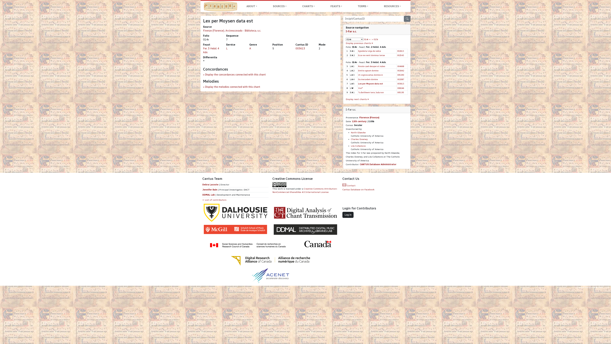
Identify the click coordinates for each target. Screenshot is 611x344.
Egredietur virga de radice (369, 51)
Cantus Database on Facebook (358, 189)
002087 (400, 79)
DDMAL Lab (208, 195)
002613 (400, 51)
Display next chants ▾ (357, 99)
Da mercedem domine (368, 79)
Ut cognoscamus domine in (370, 75)
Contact (350, 185)
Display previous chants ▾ (359, 43)
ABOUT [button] (250, 6)
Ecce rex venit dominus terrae (371, 55)
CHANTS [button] (307, 6)
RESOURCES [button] (391, 6)
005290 (400, 75)
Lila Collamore (358, 146)
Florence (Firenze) (369, 117)
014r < (367, 39)
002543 (400, 55)
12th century (359, 121)
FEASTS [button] (335, 6)
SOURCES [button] (279, 6)
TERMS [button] (362, 6)
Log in (347, 214)
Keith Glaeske (358, 132)
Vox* (360, 88)
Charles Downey (359, 139)
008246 (400, 88)
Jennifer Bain (210, 189)
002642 (400, 70)
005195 (400, 92)
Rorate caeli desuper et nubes (371, 66)
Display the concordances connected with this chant (235, 74)
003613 (300, 48)
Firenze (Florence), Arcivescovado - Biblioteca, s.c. (232, 30)
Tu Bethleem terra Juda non (371, 92)
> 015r (375, 39)
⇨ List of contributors (214, 200)
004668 (400, 66)
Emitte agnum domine (368, 70)
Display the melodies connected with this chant (232, 86)
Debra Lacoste (210, 184)
